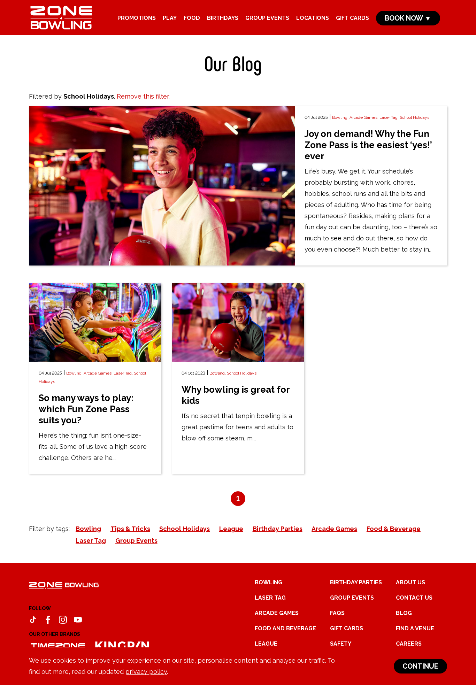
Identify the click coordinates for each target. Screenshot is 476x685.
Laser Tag (270, 597)
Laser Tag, (389, 117)
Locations (312, 18)
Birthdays (222, 18)
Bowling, (341, 117)
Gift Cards (352, 18)
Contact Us (414, 597)
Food (192, 18)
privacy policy (146, 671)
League (266, 643)
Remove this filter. (143, 96)
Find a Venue (415, 628)
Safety (340, 643)
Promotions (136, 18)
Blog (404, 613)
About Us (410, 582)
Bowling (268, 582)
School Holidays (414, 117)
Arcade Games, (364, 117)
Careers (409, 643)
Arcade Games (277, 613)
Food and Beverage (285, 628)
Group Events (267, 18)
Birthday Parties (356, 582)
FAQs (337, 613)
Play (170, 18)
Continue (420, 666)
